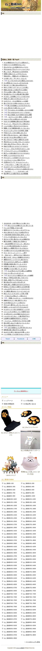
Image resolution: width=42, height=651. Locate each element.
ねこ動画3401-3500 (10, 537)
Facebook (20, 339)
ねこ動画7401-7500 (10, 600)
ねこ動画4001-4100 (10, 546)
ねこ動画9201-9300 (10, 628)
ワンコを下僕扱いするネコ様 (13, 228)
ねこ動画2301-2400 (29, 518)
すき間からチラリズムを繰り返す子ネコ (17, 250)
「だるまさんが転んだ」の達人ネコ (15, 296)
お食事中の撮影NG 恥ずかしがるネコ (16, 318)
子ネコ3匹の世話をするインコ (13, 325)
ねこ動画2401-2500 (10, 521)
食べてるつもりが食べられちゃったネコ (17, 103)
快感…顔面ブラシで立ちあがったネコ (16, 280)
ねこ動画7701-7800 (29, 603)
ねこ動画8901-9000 (29, 622)
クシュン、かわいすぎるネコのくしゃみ (17, 149)
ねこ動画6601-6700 (10, 587)
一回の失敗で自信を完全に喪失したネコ (17, 234)
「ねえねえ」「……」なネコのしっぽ (16, 171)
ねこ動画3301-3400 (29, 534)
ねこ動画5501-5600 (29, 568)
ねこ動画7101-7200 (29, 594)
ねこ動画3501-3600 (29, 537)
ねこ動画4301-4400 (29, 549)
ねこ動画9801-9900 (10, 638)
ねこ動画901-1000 (29, 496)
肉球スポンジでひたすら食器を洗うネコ (20, 169)
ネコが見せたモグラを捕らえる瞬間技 (20, 271)
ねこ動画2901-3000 (29, 527)
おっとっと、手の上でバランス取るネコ (17, 124)
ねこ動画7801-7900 (10, 606)
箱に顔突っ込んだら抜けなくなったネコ (17, 323)
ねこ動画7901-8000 (29, 606)
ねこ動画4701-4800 (29, 556)
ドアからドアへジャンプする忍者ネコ (16, 151)
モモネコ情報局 (20, 648)
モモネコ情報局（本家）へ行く (20, 8)
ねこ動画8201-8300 (10, 613)
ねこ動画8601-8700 (10, 619)
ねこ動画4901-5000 (29, 559)
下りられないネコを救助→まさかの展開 (20, 110)
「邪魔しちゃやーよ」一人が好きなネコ (20, 298)
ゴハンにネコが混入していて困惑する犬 (17, 312)
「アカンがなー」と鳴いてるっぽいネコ (17, 164)
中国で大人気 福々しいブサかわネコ (15, 266)
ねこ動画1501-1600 (29, 505)
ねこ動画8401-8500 (10, 616)
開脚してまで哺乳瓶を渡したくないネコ (17, 128)
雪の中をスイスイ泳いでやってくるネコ (17, 142)
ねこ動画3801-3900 (10, 543)
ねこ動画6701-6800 (29, 587)
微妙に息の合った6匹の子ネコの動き (16, 90)
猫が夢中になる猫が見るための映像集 (16, 173)
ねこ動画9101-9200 (29, 625)
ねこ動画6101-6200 (29, 578)
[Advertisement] (21, 36)
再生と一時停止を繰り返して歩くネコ (16, 278)
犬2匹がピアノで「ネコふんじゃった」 (16, 162)
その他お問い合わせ (29, 404)
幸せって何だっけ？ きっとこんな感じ (16, 87)
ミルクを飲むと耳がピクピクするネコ (16, 126)
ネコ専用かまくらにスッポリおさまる (16, 83)
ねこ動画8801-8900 (10, 622)
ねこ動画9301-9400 (29, 628)
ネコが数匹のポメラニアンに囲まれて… (17, 62)
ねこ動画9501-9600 (29, 632)
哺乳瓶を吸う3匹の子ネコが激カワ (15, 330)
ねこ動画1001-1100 (10, 499)
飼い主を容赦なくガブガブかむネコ (19, 105)
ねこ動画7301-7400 (29, 597)
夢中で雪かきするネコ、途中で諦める (16, 135)
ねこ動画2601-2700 (10, 524)
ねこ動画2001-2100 (10, 515)
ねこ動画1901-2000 (29, 512)
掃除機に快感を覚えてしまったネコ (15, 264)
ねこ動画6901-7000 (29, 591)
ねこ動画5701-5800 (29, 572)
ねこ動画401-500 (9, 490)
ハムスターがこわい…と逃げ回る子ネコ (17, 316)
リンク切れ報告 (28, 400)
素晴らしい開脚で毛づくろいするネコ (16, 248)
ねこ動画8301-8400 (29, 613)
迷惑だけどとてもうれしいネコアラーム (17, 230)
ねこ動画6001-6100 (10, 578)
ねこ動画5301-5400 (29, 565)
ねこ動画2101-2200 (29, 515)
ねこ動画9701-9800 (29, 635)
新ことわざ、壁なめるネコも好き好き (16, 71)
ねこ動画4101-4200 (29, 546)
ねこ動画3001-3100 (10, 531)
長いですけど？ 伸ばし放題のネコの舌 (16, 139)
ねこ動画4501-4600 (29, 553)
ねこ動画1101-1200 (29, 499)
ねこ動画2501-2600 (29, 521)
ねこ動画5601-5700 (10, 572)
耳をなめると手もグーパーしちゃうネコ (17, 69)
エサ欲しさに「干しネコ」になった (15, 78)
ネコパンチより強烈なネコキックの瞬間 (20, 275)
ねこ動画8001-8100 (10, 610)
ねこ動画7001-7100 (10, 594)
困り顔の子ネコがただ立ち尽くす (14, 282)
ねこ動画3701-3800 (29, 540)
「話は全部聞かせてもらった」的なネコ (17, 244)
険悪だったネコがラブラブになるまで (16, 307)
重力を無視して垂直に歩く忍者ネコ (15, 241)
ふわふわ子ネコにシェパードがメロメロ (17, 289)
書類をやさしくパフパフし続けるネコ (16, 259)
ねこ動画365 (13, 4)
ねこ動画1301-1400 (29, 502)
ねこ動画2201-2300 (10, 518)
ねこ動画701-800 (28, 493)
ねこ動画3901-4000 (29, 543)
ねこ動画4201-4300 (10, 549)
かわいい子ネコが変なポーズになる (15, 119)
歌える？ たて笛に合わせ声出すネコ (15, 85)
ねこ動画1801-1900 (10, 512)
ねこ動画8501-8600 (29, 616)
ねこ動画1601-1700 (10, 508)
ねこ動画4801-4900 (10, 559)
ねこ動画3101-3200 (29, 531)
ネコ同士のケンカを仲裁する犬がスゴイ (17, 314)
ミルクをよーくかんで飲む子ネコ (14, 160)
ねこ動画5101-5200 (29, 562)
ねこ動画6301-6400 (29, 581)
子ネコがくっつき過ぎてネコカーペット (17, 158)
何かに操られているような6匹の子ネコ (16, 232)
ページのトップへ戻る (33, 642)
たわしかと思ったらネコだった (14, 273)
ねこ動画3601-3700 (10, 540)
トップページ (8, 400)
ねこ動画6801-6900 (10, 591)
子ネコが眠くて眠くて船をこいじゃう (16, 92)
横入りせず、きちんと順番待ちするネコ (17, 257)
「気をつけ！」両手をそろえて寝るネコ (17, 255)
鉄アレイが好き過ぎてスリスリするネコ (17, 153)
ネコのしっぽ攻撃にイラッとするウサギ (17, 96)
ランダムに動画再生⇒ (21, 391)
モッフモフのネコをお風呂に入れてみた (20, 81)
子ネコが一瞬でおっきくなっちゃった (16, 305)
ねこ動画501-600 (28, 490)
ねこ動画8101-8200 (29, 610)
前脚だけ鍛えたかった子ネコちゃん (15, 74)
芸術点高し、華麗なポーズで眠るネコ (16, 76)
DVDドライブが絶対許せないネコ (14, 65)
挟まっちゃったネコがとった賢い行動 (16, 293)
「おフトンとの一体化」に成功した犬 (20, 117)
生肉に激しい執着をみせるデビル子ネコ (17, 284)
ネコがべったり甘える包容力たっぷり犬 (17, 309)
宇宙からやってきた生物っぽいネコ (15, 133)
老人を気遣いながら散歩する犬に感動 (20, 115)
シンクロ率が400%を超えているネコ (16, 246)
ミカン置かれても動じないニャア (14, 108)
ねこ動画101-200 (28, 483)
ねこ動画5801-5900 (10, 575)
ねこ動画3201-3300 (10, 534)
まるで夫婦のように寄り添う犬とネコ (20, 327)
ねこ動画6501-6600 (29, 584)
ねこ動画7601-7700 (10, 603)
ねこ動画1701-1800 (29, 508)
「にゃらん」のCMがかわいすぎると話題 (17, 321)
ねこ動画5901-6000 (29, 575)
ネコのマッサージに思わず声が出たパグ (17, 167)
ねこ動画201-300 (9, 486)
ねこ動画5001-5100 (10, 562)
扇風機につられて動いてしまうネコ (15, 269)
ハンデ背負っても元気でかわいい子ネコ (17, 334)
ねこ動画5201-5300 (10, 565)
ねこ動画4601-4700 (10, 556)
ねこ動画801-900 (9, 496)
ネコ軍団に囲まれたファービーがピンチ (17, 291)
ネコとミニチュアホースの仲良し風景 (16, 130)
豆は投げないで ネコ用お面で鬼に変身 (16, 94)
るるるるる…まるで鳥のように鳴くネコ (17, 223)
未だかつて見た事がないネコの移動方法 (17, 239)
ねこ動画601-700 (9, 493)
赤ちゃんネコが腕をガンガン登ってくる (20, 225)
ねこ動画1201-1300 (10, 502)
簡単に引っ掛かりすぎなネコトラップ (16, 99)
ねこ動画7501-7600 (29, 600)
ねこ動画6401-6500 (10, 584)
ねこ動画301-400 (28, 486)
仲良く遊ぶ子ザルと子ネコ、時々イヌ (16, 144)
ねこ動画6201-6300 (10, 581)
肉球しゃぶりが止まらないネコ (14, 155)
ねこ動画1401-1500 (10, 505)
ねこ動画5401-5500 (10, 568)
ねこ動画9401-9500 (10, 632)
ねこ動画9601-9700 (10, 635)
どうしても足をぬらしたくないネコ (15, 237)
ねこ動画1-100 (9, 483)
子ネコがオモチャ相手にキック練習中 (16, 262)
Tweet (8, 339)
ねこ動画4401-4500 (10, 553)
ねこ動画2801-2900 (10, 527)
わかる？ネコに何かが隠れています (15, 137)
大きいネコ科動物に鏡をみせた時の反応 (17, 121)
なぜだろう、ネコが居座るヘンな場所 (16, 101)
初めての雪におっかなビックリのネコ (16, 146)
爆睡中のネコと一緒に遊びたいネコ (15, 300)
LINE (34, 339)
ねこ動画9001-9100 (10, 625)
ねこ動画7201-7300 (10, 597)
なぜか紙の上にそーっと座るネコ (14, 303)
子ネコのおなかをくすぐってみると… (20, 112)
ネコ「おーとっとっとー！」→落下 (15, 253)
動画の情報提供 (9, 404)
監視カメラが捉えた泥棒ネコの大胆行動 (17, 287)
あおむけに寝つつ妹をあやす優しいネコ (17, 332)
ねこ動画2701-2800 (29, 524)
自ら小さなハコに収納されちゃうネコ (16, 67)
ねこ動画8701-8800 (29, 619)
